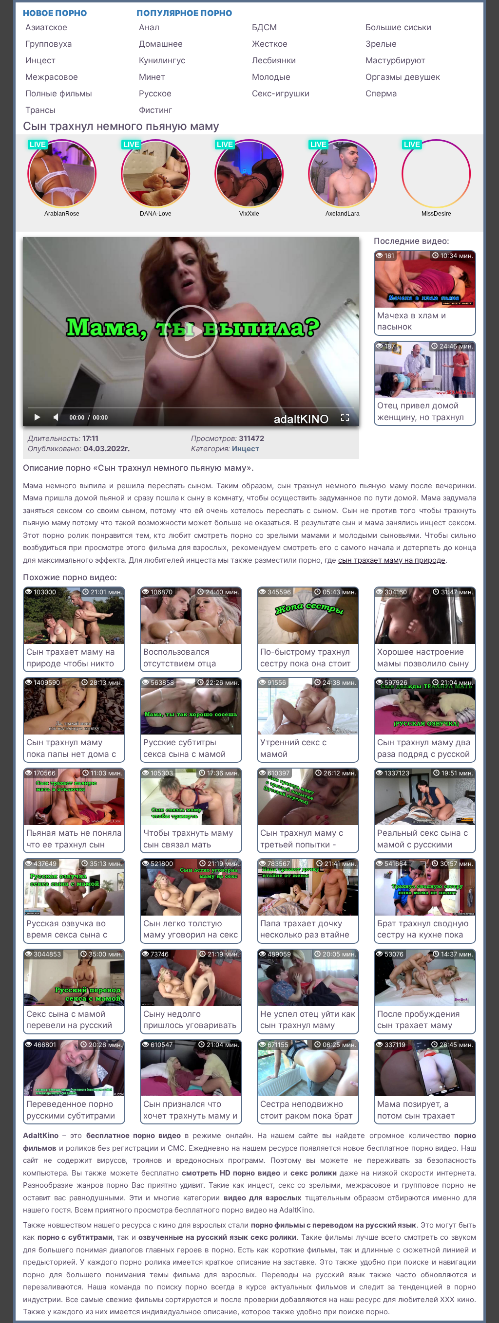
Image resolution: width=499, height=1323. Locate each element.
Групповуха (48, 44)
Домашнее (161, 44)
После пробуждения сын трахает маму (418, 1019)
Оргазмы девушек (402, 77)
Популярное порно (184, 13)
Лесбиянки (274, 60)
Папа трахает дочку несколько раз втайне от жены (304, 935)
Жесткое (270, 44)
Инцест (40, 60)
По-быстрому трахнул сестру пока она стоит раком (305, 663)
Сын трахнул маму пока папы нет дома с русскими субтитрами (71, 754)
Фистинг (156, 110)
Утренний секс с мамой (293, 748)
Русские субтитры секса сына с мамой (184, 748)
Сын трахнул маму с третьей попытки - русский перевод (301, 844)
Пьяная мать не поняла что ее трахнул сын (74, 838)
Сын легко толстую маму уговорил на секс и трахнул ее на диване (190, 941)
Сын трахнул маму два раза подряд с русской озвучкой (424, 754)
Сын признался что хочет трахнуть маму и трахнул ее (190, 1115)
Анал (149, 27)
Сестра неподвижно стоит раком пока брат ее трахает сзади (306, 1115)
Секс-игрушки (280, 93)
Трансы (40, 110)
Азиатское (46, 27)
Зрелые (381, 44)
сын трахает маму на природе (391, 560)
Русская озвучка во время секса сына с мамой (66, 935)
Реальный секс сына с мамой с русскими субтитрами (422, 844)
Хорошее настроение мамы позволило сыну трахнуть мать (423, 663)
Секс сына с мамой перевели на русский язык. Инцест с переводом (69, 1031)
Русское (155, 93)
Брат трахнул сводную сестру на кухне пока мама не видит (423, 935)
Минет (152, 77)
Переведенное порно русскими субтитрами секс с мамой (70, 1115)
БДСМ (264, 27)
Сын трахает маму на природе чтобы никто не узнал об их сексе (70, 663)
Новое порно (55, 13)
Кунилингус (162, 60)
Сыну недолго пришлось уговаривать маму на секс (189, 1025)
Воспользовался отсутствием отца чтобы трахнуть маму (187, 663)
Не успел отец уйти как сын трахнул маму (307, 1019)
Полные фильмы (58, 93)
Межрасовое (51, 77)
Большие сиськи (398, 27)
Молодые (271, 77)
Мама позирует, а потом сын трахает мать (416, 1115)
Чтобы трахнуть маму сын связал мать (188, 838)
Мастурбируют (395, 60)
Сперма (381, 93)
